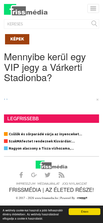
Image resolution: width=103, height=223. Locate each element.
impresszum (25, 183)
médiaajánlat (49, 183)
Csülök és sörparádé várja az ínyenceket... (45, 134)
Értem (84, 211)
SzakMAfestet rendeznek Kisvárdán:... (42, 141)
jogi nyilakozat (74, 183)
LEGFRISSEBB (23, 118)
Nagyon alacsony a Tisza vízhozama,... (41, 148)
